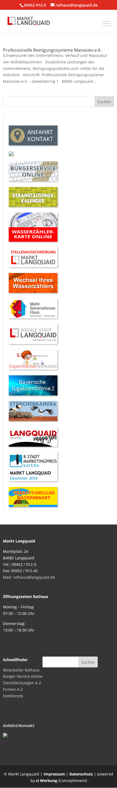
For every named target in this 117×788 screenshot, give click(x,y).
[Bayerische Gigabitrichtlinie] (33, 394)
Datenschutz (81, 774)
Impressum (54, 774)
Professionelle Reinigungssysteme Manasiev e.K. (52, 50)
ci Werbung (46, 780)
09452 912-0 (35, 5)
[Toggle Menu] (107, 23)
